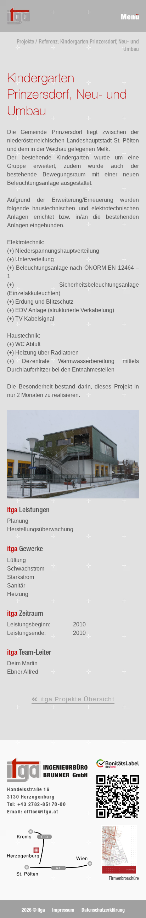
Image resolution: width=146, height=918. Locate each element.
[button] (35, 910)
